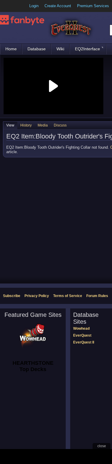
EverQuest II (83, 342)
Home (11, 48)
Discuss (60, 125)
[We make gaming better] (19, 6)
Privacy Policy (36, 296)
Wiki (60, 48)
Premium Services (93, 6)
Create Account (58, 6)
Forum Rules (97, 296)
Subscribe (11, 296)
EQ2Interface (87, 48)
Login (34, 6)
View (10, 125)
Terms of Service (67, 296)
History (26, 125)
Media (43, 125)
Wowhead (81, 328)
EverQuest (82, 335)
